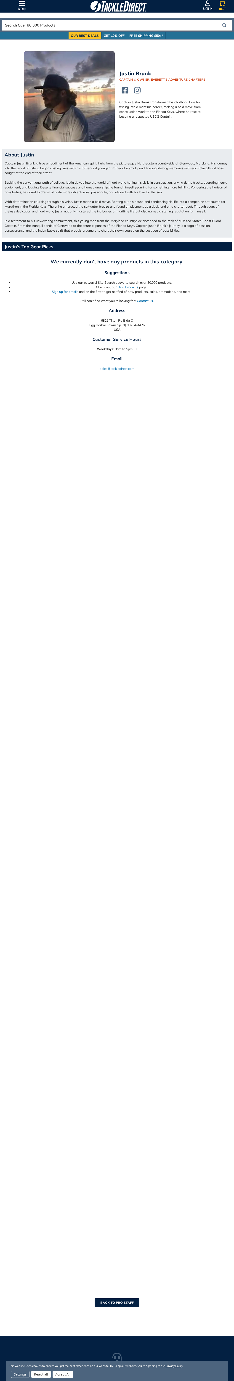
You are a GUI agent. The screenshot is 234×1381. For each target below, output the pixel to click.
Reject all (41, 1374)
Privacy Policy (173, 1366)
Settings (20, 1374)
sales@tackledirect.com (117, 369)
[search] (224, 25)
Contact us (145, 301)
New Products (127, 287)
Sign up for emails (65, 292)
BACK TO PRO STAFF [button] (117, 1303)
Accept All (62, 1374)
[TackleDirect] (118, 6)
